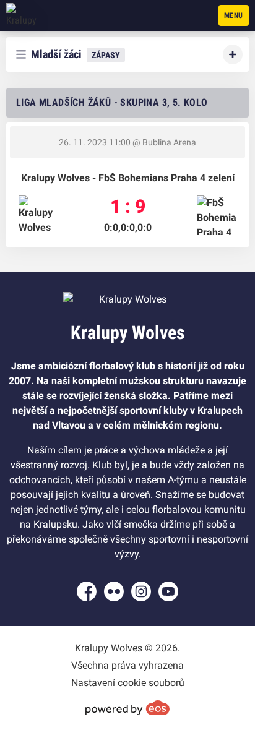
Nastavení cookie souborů (127, 683)
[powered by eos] (127, 707)
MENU (233, 15)
